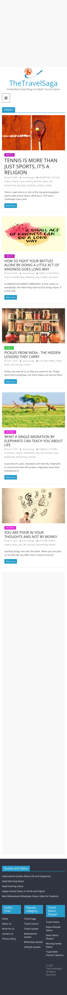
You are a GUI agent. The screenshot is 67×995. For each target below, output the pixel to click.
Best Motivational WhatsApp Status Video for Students (30, 896)
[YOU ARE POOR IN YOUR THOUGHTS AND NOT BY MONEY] (33, 490)
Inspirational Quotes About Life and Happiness (26, 876)
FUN (22, 181)
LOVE (56, 453)
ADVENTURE (44, 177)
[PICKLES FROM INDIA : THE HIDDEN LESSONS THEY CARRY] (33, 310)
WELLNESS (53, 277)
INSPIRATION (18, 277)
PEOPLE (52, 544)
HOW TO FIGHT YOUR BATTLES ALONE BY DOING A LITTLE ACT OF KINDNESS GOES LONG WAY (31, 264)
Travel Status (53, 921)
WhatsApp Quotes (33, 941)
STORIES (44, 277)
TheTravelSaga (33, 83)
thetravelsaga (28, 177)
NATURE (19, 364)
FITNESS (15, 181)
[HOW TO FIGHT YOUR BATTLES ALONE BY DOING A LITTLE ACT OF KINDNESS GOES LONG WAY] (33, 218)
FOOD (58, 361)
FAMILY (7, 181)
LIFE (50, 181)
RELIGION (21, 185)
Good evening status (12, 886)
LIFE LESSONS (47, 453)
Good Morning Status (13, 881)
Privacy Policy (9, 938)
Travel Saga (30, 918)
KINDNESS (29, 277)
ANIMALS (43, 449)
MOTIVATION (10, 185)
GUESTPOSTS (53, 273)
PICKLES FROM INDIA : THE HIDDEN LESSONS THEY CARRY (32, 354)
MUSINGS (10, 432)
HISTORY (37, 181)
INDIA (45, 181)
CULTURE (55, 177)
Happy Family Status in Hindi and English (23, 891)
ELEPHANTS (9, 453)
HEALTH (9, 154)
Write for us (8, 928)
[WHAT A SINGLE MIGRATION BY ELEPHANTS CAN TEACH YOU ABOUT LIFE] (33, 394)
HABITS (7, 544)
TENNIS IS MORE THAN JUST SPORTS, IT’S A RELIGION (30, 166)
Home (5, 918)
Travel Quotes (31, 928)
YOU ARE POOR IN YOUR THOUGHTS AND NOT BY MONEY (30, 534)
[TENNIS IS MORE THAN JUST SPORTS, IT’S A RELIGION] (33, 117)
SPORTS (40, 185)
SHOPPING (31, 185)
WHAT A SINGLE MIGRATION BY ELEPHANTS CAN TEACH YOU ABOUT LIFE (33, 440)
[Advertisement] (33, 33)
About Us (7, 923)
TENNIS (48, 185)
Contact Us (7, 933)
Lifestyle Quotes (32, 946)
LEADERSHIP (29, 453)
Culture (9, 347)
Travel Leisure (31, 923)
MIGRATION (9, 457)
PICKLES (27, 364)
